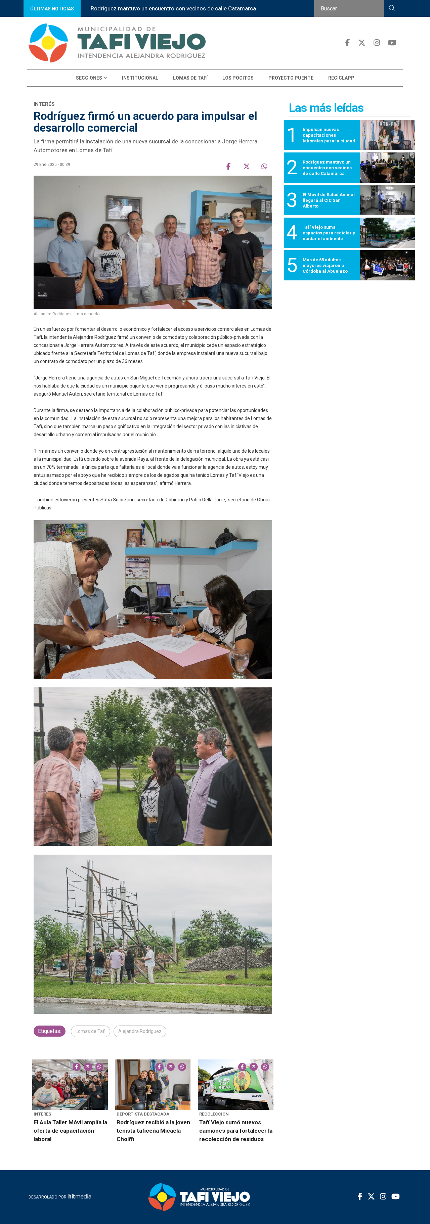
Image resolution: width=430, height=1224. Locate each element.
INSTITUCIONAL (140, 78)
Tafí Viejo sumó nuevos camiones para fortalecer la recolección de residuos (235, 1130)
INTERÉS (42, 1114)
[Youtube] (392, 43)
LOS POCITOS (238, 78)
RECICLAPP (341, 78)
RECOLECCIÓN (214, 1114)
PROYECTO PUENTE (290, 78)
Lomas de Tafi (90, 1031)
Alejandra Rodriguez (140, 1031)
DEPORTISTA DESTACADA (143, 1114)
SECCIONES (89, 78)
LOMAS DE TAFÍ (190, 78)
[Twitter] (362, 43)
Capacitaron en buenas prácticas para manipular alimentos (234, 8)
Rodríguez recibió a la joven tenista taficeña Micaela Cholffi (153, 1130)
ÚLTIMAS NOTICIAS (52, 8)
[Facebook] (347, 43)
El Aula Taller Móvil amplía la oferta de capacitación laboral (70, 1130)
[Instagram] (377, 43)
